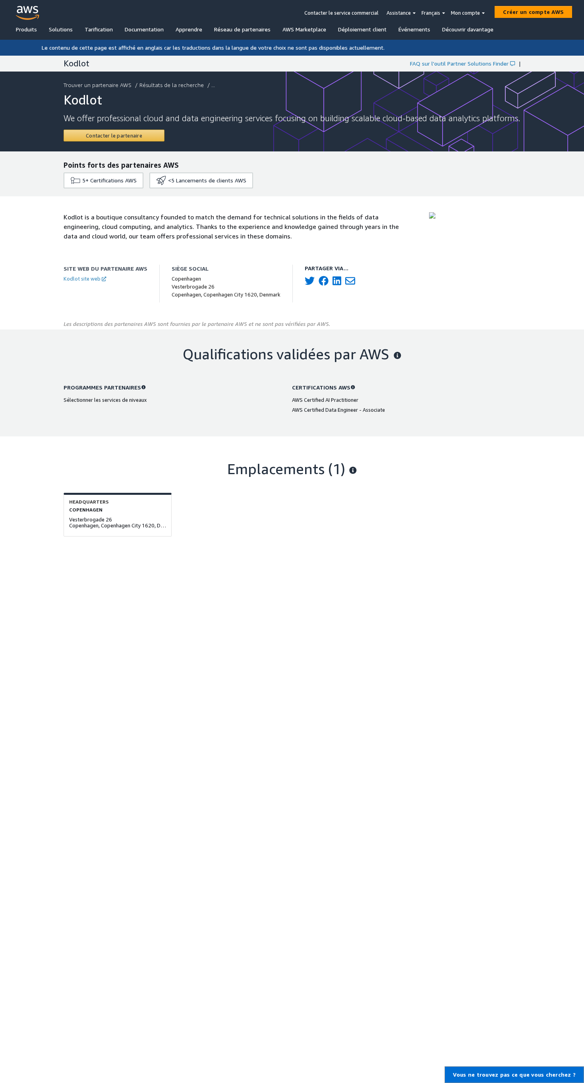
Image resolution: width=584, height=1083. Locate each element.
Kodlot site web (82, 278)
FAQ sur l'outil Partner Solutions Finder (459, 63)
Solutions (61, 29)
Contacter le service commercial (341, 13)
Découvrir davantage (467, 29)
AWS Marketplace (304, 29)
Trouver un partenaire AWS (97, 84)
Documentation (144, 29)
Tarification (99, 29)
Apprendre (189, 29)
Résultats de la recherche (171, 84)
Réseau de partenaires (242, 29)
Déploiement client (362, 29)
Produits (26, 29)
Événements (414, 29)
